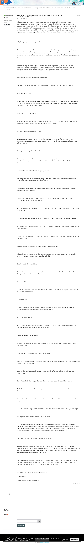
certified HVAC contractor (49, 28)
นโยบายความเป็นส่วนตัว (20, 540)
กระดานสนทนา (8, 8)
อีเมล (6, 514)
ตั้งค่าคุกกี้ (65, 539)
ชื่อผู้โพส (7, 510)
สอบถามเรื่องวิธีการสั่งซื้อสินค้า (23, 8)
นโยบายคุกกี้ (31, 540)
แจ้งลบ (78, 16)
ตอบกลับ (21, 525)
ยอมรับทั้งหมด (74, 539)
